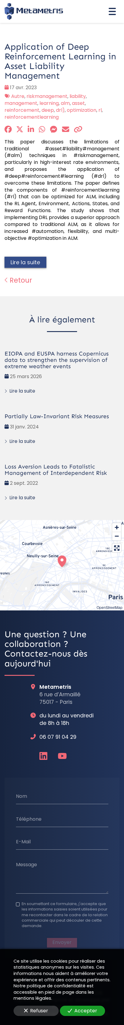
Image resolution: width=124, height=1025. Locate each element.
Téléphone (29, 819)
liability (78, 96)
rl (100, 110)
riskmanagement (46, 96)
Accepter (85, 1010)
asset (78, 103)
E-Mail (23, 841)
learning (49, 103)
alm (65, 103)
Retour (20, 280)
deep (48, 110)
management (21, 103)
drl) (60, 110)
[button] (62, 560)
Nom (21, 796)
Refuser (39, 1010)
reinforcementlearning (32, 117)
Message (26, 864)
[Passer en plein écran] (116, 548)
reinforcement (22, 110)
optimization (81, 110)
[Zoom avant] (116, 527)
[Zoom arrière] (116, 536)
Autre (17, 96)
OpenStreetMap (109, 607)
